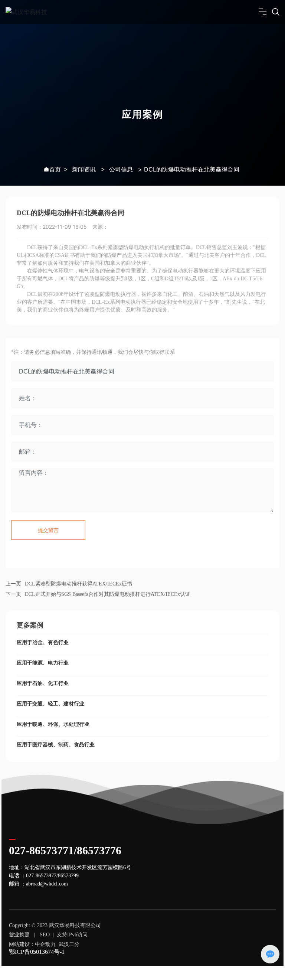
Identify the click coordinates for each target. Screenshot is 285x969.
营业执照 (19, 934)
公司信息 (121, 169)
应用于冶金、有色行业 (43, 642)
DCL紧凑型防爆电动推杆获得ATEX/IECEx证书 (78, 584)
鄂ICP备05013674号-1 (37, 952)
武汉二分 (69, 944)
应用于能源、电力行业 (43, 663)
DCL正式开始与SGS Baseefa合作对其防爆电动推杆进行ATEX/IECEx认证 (107, 594)
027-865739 (38, 875)
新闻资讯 (84, 169)
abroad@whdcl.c (43, 884)
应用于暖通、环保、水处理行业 (53, 724)
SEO (45, 934)
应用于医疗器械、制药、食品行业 (56, 744)
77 (53, 875)
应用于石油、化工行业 (43, 683)
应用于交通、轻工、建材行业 (50, 704)
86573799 (68, 875)
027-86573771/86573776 (65, 850)
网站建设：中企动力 (32, 944)
